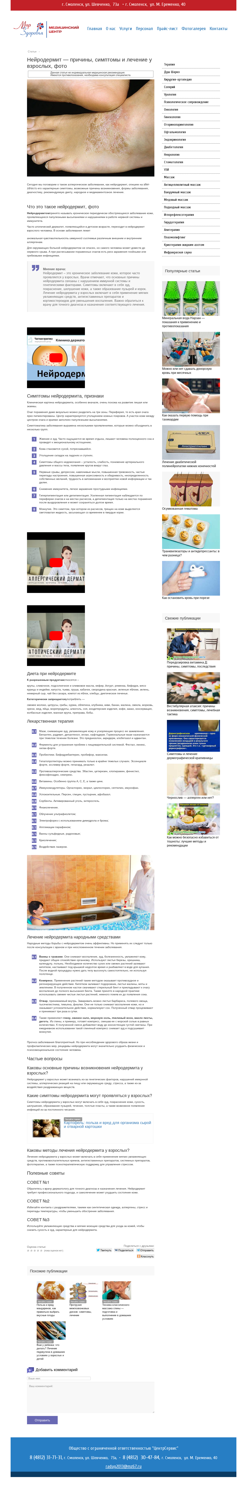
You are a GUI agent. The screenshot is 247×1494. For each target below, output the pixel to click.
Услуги (125, 28)
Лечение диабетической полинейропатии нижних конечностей (189, 464)
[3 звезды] (35, 1250)
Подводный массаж (177, 207)
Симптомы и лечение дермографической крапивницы (190, 756)
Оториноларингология (178, 125)
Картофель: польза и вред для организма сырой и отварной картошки (107, 1124)
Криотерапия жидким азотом (184, 245)
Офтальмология (175, 132)
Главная (94, 28)
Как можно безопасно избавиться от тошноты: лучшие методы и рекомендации (193, 841)
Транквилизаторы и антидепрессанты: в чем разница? (191, 553)
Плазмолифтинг (174, 237)
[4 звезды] (38, 1250)
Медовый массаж (176, 200)
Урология (170, 94)
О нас (111, 28)
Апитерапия (172, 230)
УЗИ (166, 170)
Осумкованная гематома (180, 508)
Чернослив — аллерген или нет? (190, 797)
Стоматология (173, 162)
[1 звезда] (28, 1250)
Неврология (171, 155)
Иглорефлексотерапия (179, 215)
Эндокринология (175, 140)
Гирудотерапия (174, 222)
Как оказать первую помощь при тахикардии (185, 417)
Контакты (219, 28)
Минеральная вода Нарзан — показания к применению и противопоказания (183, 322)
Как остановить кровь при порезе (186, 597)
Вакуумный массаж (177, 192)
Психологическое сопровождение (186, 102)
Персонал (144, 28)
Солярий (169, 87)
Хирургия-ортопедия (178, 79)
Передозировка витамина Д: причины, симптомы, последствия (191, 664)
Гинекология (172, 117)
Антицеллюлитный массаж (182, 185)
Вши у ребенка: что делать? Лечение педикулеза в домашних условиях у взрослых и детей (51, 1351)
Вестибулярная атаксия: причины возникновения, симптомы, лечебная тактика (193, 710)
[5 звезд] (41, 1250)
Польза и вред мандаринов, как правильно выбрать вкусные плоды (48, 1310)
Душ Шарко (172, 72)
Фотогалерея (194, 28)
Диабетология (173, 147)
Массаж (169, 177)
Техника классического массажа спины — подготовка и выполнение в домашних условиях (116, 1311)
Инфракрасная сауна (178, 252)
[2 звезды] (32, 1250)
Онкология (171, 110)
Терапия (169, 64)
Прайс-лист (167, 28)
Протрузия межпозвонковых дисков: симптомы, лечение (80, 1310)
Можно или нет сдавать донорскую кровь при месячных (187, 370)
